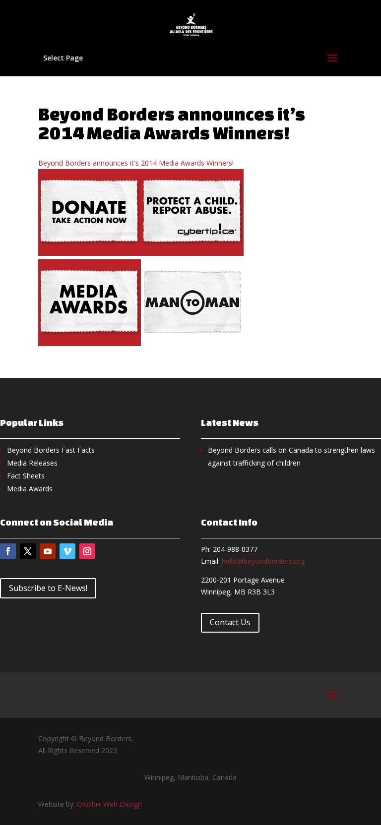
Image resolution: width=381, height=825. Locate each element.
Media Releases (32, 463)
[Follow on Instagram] (87, 551)
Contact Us (230, 622)
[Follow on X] (28, 551)
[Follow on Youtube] (48, 551)
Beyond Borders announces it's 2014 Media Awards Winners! (136, 163)
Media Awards (30, 488)
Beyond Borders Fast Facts (51, 450)
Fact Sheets (26, 475)
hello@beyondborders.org (263, 561)
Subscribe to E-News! (48, 588)
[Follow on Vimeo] (67, 551)
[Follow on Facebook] (8, 551)
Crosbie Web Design (109, 804)
